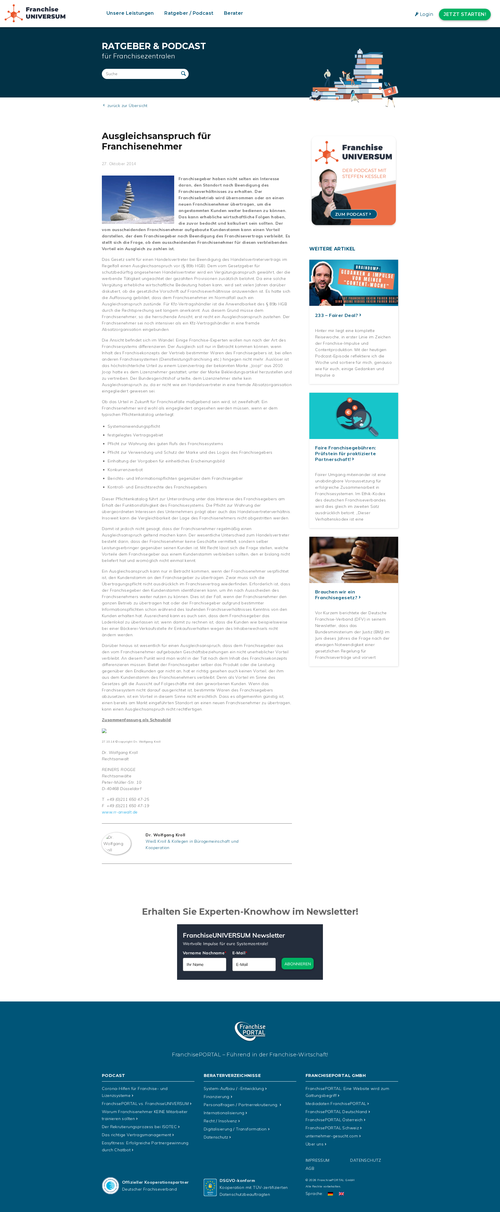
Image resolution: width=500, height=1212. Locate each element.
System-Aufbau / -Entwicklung (234, 1088)
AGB (310, 1168)
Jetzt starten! (465, 14)
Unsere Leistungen (130, 13)
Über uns (314, 1144)
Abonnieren (297, 963)
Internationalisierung (224, 1112)
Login (426, 14)
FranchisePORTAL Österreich (334, 1119)
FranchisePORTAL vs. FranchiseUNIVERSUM (145, 1103)
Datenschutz (216, 1137)
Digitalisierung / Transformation (235, 1129)
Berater (233, 13)
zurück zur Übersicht (126, 105)
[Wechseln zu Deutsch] (330, 1193)
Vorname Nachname (205, 952)
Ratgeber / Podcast (188, 13)
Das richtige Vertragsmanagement (136, 1134)
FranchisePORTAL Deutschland (336, 1111)
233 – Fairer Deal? (336, 315)
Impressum (318, 1160)
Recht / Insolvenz (220, 1121)
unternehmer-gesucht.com (332, 1136)
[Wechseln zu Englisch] (341, 1193)
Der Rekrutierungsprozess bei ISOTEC (139, 1126)
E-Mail (239, 952)
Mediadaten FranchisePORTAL (336, 1103)
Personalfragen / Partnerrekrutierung (241, 1104)
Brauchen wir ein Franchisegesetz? (336, 594)
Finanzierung (216, 1096)
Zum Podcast (351, 214)
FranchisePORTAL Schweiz (332, 1127)
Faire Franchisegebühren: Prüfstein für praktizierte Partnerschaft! (345, 453)
